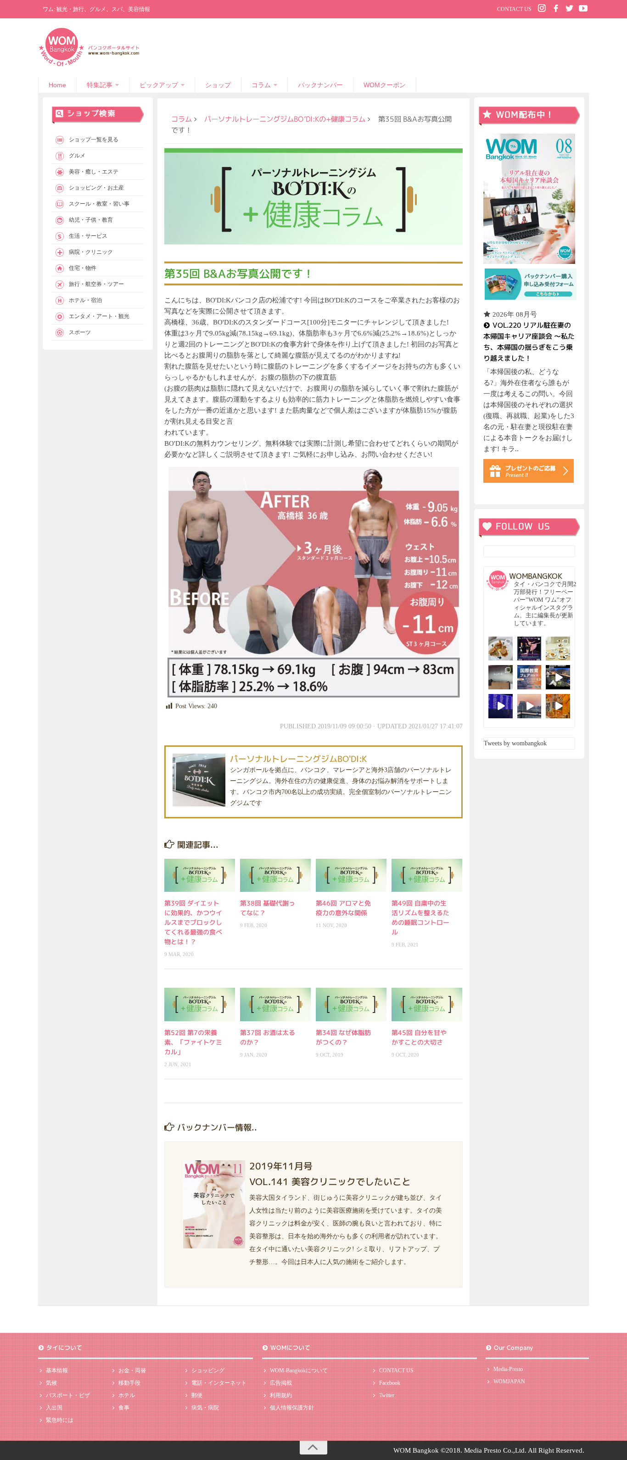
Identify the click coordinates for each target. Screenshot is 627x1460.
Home (57, 85)
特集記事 (99, 85)
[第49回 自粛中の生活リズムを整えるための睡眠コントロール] (427, 875)
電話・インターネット (218, 1383)
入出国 (54, 1407)
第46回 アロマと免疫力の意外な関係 (343, 908)
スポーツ (80, 332)
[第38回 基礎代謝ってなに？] (275, 875)
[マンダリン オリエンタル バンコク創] (558, 649)
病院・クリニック (91, 252)
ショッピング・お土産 (96, 188)
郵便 (196, 1395)
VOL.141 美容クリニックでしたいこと (330, 1181)
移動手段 (129, 1383)
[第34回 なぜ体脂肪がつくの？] (351, 1004)
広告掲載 (281, 1383)
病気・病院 (205, 1407)
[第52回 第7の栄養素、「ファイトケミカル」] (199, 1004)
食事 (123, 1407)
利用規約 (281, 1395)
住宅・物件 (82, 268)
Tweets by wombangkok (515, 743)
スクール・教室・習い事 (99, 204)
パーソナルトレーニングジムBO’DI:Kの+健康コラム (284, 119)
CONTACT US (514, 9)
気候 (51, 1383)
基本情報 (57, 1370)
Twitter (386, 1395)
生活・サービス (88, 236)
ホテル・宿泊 (85, 300)
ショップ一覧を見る (93, 139)
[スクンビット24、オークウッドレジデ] (558, 706)
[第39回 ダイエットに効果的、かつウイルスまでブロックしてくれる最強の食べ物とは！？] (199, 875)
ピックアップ (159, 85)
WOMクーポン (385, 85)
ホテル (126, 1395)
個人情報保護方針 (292, 1407)
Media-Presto (508, 1369)
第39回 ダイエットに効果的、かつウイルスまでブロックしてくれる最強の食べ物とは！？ (193, 922)
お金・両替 (132, 1370)
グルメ (77, 155)
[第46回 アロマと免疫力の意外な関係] (351, 875)
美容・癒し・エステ (93, 171)
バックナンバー (320, 85)
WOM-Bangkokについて (299, 1370)
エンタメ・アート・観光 (99, 316)
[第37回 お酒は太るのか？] (275, 1004)
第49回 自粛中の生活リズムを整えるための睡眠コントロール (420, 917)
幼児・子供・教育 (91, 220)
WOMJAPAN (509, 1381)
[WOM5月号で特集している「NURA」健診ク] (500, 677)
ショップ (218, 85)
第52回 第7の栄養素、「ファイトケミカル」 (193, 1042)
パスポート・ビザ (68, 1395)
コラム (261, 85)
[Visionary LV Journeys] (558, 677)
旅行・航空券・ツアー (96, 284)
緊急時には (59, 1420)
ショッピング (207, 1370)
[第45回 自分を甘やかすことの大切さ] (427, 1004)
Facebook (389, 1383)
